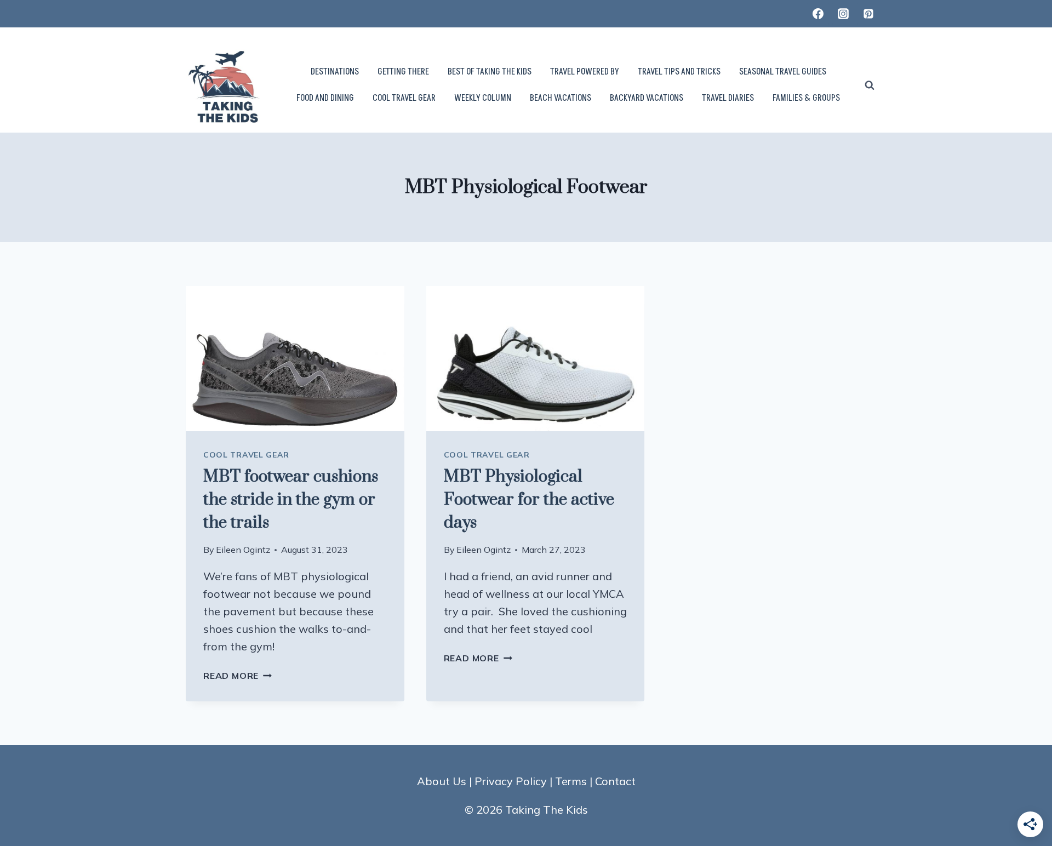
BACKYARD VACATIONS (646, 98)
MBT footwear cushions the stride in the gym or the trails (290, 499)
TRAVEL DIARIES (728, 98)
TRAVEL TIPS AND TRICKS (679, 71)
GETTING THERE (403, 71)
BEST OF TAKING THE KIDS (489, 71)
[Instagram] (843, 14)
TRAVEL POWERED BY (584, 71)
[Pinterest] (868, 14)
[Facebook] (818, 14)
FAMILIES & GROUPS (806, 98)
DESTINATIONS (335, 71)
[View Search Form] (869, 85)
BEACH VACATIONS (560, 98)
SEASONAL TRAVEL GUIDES (782, 71)
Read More (237, 675)
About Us (441, 781)
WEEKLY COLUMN (482, 98)
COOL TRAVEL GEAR (404, 98)
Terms (571, 781)
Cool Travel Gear (246, 455)
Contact (615, 781)
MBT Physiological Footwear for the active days (529, 499)
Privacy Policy (510, 781)
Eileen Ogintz (243, 549)
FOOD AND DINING (325, 98)
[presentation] (295, 359)
